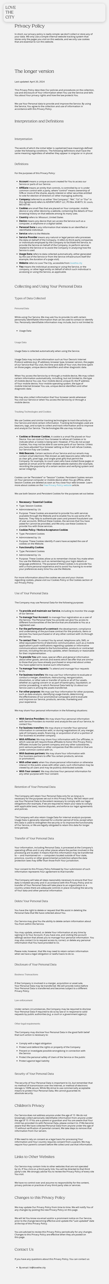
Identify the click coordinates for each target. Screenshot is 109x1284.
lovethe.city (76, 262)
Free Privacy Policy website (57, 485)
